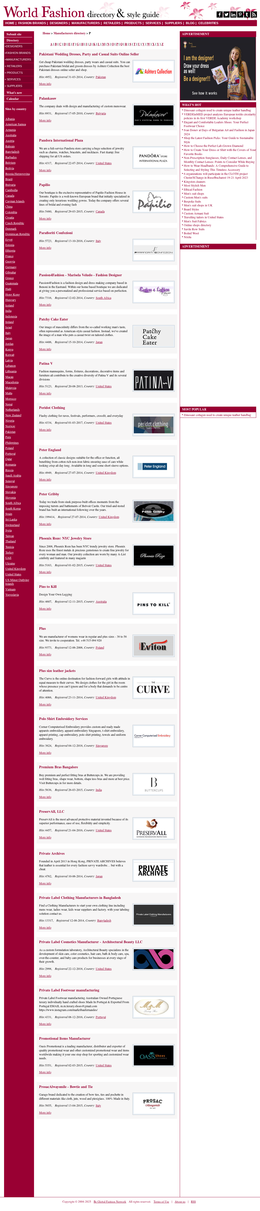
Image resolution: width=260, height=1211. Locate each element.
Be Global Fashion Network (110, 1201)
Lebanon (10, 365)
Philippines (12, 442)
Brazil (8, 179)
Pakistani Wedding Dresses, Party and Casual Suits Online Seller (89, 54)
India (99, 790)
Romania (10, 464)
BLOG (190, 23)
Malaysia (10, 388)
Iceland (9, 305)
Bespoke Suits (192, 201)
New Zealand (13, 415)
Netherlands (12, 409)
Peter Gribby (49, 494)
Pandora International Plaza (61, 140)
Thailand (10, 541)
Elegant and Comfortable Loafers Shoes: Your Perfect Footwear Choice (216, 124)
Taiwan (9, 536)
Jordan (9, 344)
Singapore (102, 745)
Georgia (10, 261)
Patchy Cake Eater (53, 319)
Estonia (9, 245)
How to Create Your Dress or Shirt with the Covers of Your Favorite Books (220, 152)
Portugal (101, 1017)
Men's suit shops (194, 193)
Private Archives (51, 853)
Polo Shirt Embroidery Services (63, 718)
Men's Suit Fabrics (195, 221)
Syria (8, 530)
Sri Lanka (11, 519)
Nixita (187, 237)
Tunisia (9, 547)
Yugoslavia (12, 594)
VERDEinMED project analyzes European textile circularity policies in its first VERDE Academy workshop (220, 116)
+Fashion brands (17, 52)
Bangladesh (104, 920)
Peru (8, 437)
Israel (8, 327)
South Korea (13, 508)
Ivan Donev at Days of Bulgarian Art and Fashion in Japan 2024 (219, 132)
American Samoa (15, 124)
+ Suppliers (13, 85)
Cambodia (11, 190)
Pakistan (101, 77)
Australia (101, 601)
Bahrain (10, 146)
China (8, 206)
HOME (9, 23)
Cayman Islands (15, 201)
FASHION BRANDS (32, 23)
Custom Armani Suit (196, 213)
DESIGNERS (59, 23)
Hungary (10, 300)
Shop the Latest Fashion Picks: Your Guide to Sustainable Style (218, 140)
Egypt (8, 239)
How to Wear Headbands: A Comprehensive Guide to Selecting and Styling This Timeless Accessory (216, 167)
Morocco (10, 398)
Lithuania (11, 371)
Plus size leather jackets (57, 670)
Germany (11, 267)
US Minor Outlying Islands (17, 582)
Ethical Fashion (193, 189)
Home (46, 33)
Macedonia (12, 382)
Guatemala (11, 283)
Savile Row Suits (194, 229)
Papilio (44, 184)
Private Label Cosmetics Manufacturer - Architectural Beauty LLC (90, 941)
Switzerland (12, 525)
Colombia (11, 212)
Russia (9, 470)
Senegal (10, 481)
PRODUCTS (133, 23)
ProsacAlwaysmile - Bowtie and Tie (66, 1086)
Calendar (13, 99)
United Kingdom (106, 472)
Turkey (9, 552)
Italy (98, 241)
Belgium (10, 162)
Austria (9, 141)
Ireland (9, 322)
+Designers (13, 46)
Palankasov (47, 98)
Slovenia (10, 497)
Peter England (50, 449)
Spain (8, 514)
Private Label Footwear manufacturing (69, 990)
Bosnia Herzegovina (17, 174)
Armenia (10, 130)
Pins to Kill (48, 586)
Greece (9, 278)
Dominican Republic (17, 234)
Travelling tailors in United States (204, 217)
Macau (9, 377)
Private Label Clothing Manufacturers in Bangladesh (80, 897)
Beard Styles (191, 209)
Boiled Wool (191, 233)
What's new (14, 92)
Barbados (11, 157)
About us (180, 1201)
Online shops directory (197, 225)
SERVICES (153, 23)
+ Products (14, 72)
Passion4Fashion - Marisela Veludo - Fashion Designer (80, 275)
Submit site (14, 34)
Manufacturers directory (70, 33)
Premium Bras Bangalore (58, 767)
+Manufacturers (18, 59)
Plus (42, 628)
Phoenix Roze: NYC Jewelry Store (65, 538)
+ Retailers (13, 66)
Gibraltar (10, 272)
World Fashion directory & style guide (81, 12)
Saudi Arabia (13, 475)
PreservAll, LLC (51, 811)
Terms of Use (161, 1201)
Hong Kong (12, 294)
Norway (10, 426)
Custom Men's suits (196, 197)
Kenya (9, 349)
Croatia (9, 217)
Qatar (8, 459)
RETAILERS (112, 23)
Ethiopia (10, 250)
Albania (10, 119)
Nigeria (9, 420)
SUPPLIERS (173, 23)
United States (104, 163)
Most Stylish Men (195, 185)
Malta (8, 393)
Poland (100, 647)
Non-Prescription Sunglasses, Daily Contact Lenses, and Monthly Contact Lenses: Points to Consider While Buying (219, 160)
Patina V (46, 363)
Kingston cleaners (194, 181)
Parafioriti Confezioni (56, 232)
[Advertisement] (79, 1157)
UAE (8, 558)
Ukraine (10, 563)
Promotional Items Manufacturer (64, 1038)
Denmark (11, 228)
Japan (99, 342)
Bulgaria (101, 113)
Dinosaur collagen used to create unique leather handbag (217, 110)
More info (45, 84)
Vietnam (10, 589)
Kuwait (9, 354)
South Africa (103, 298)
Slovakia (10, 492)
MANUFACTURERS (86, 23)
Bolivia (9, 168)
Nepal (8, 404)
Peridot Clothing (52, 407)
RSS (193, 1201)
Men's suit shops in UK (198, 205)
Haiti (8, 289)
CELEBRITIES (208, 23)
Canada (100, 211)
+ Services (13, 79)
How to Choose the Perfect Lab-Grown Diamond (213, 146)
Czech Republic (14, 223)
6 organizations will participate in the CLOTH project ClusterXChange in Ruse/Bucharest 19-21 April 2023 (216, 176)
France (9, 256)
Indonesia (11, 316)
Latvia (9, 360)
